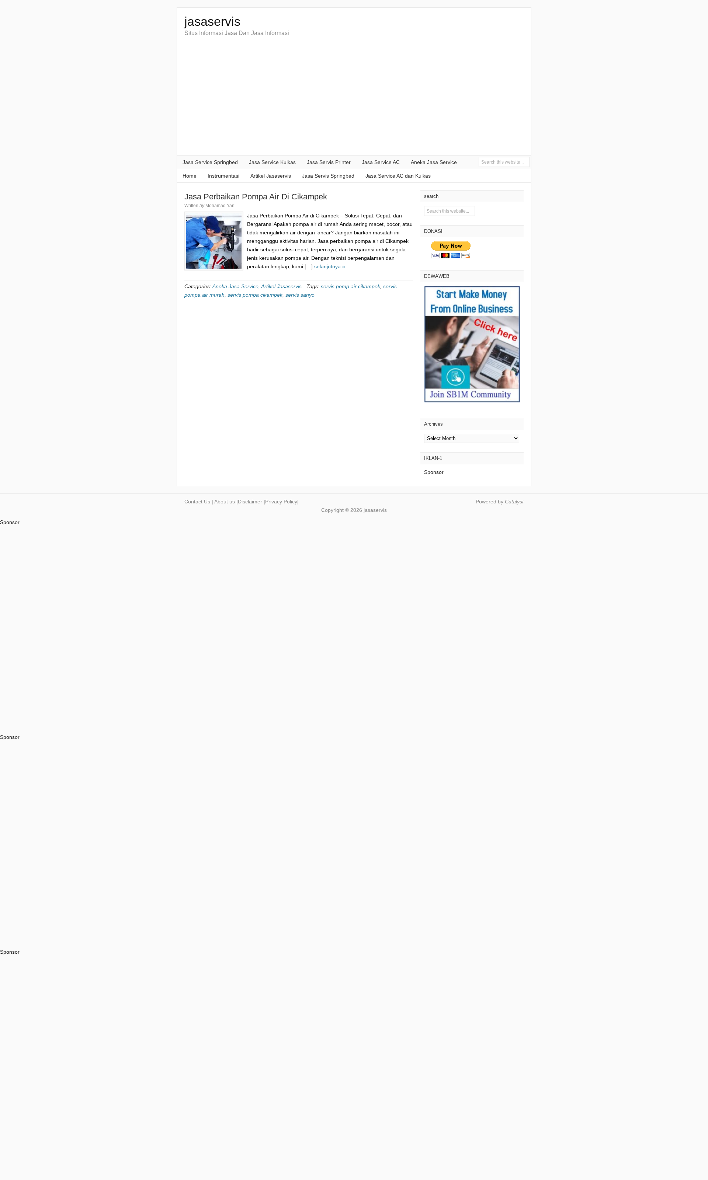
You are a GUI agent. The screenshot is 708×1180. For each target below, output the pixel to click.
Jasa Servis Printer (329, 162)
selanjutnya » (329, 266)
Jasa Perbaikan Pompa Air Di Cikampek (255, 196)
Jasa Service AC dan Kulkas (398, 176)
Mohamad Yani (220, 205)
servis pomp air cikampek (350, 286)
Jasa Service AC (381, 162)
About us (224, 502)
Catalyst (514, 502)
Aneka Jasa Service (434, 162)
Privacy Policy (281, 502)
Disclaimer (250, 502)
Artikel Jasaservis (270, 176)
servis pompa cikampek (255, 295)
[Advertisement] (354, 99)
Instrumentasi (223, 176)
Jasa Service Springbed (210, 162)
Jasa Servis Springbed (328, 176)
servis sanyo (300, 295)
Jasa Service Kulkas (272, 162)
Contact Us (197, 502)
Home (190, 176)
